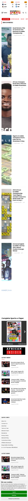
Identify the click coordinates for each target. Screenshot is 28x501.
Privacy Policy (5, 435)
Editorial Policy (5, 438)
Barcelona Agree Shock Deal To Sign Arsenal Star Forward (18, 364)
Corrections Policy (6, 440)
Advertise (3, 426)
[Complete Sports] (15, 12)
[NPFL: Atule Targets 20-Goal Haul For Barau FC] (6, 373)
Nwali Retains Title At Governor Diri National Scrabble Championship (19, 30)
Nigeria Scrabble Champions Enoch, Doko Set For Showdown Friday (19, 138)
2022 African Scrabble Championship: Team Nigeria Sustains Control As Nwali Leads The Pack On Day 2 (19, 195)
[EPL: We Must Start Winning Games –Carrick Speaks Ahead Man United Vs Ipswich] (6, 390)
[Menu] (4, 12)
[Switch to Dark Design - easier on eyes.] (26, 12)
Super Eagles (15, 19)
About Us (3, 421)
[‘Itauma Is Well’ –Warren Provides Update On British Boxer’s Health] (6, 381)
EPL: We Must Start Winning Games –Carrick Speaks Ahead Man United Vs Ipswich (18, 391)
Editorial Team (5, 430)
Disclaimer (4, 433)
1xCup (22, 19)
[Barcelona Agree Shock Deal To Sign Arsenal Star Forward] (6, 364)
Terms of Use (4, 428)
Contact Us (4, 423)
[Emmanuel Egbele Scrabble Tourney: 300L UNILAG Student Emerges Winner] (6, 268)
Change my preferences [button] (14, 498)
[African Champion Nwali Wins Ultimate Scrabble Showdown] (6, 106)
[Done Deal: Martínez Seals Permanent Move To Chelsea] (6, 401)
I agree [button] (14, 492)
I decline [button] (14, 495)
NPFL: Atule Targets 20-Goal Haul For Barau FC (17, 372)
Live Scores (6, 19)
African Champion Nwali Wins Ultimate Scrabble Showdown (19, 83)
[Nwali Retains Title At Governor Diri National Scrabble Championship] (6, 52)
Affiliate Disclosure (6, 442)
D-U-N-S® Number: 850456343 (9, 447)
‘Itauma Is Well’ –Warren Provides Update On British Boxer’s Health (18, 381)
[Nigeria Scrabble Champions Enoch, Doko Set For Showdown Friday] (6, 160)
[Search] (23, 12)
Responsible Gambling (7, 445)
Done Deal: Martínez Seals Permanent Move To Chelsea (18, 400)
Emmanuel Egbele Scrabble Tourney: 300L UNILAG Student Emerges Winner (19, 247)
